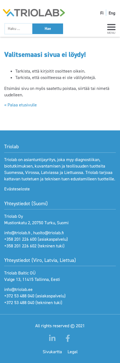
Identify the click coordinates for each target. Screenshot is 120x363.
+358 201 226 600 (20, 239)
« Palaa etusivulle (20, 105)
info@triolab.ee (18, 289)
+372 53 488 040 (19, 296)
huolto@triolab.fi (48, 233)
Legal (73, 352)
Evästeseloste (17, 189)
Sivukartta (52, 352)
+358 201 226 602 (20, 246)
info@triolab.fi (17, 233)
